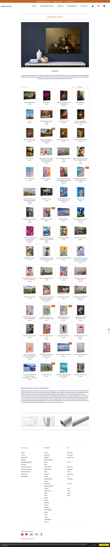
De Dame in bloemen (63, 237)
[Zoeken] (98, 5)
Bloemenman (80, 199)
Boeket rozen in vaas (46, 219)
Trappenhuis (70, 478)
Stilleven (46, 497)
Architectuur (47, 455)
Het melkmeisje (80, 102)
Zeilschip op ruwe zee (80, 374)
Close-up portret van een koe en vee (80, 219)
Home (45, 471)
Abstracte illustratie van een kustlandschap (80, 179)
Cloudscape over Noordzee (63, 354)
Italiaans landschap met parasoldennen (46, 140)
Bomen (45, 462)
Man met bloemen (63, 278)
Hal (68, 476)
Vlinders (46, 512)
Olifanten (46, 488)
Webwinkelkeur (24, 476)
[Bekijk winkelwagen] (104, 6)
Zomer (68, 490)
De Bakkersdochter (29, 258)
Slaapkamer (69, 469)
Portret (45, 495)
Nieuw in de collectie (48, 485)
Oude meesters (47, 490)
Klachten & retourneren (26, 466)
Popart (45, 493)
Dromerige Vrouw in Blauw (63, 258)
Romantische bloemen (63, 297)
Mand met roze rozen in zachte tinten (80, 278)
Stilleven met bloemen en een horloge (63, 103)
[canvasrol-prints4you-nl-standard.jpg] (63, 421)
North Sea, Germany (29, 297)
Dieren (45, 464)
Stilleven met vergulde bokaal (46, 121)
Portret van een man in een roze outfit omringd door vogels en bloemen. (46, 298)
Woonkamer (70, 466)
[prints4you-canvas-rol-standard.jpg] (80, 421)
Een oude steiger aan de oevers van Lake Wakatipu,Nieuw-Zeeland (30, 376)
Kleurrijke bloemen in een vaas (46, 336)
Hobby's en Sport (48, 469)
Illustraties (46, 474)
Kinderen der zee (46, 374)
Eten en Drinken (47, 466)
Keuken (69, 471)
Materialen (23, 459)
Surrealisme (46, 502)
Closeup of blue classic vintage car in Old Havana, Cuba (46, 239)
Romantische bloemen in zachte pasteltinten (29, 317)
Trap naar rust (29, 158)
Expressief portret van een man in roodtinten (29, 278)
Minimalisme (47, 483)
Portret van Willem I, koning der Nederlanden (80, 121)
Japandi (46, 476)
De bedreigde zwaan (29, 102)
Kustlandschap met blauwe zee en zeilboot (63, 375)
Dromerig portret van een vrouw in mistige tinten (46, 258)
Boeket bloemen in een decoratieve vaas (63, 317)
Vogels (45, 514)
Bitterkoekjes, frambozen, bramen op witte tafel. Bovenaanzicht (46, 160)
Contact (23, 452)
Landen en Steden (48, 478)
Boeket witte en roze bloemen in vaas (80, 317)
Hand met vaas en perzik (29, 335)
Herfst (68, 493)
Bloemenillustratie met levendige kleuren (63, 199)
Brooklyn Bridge (63, 219)
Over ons (23, 455)
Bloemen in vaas (46, 199)
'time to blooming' (30, 178)
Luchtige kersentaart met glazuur (80, 336)
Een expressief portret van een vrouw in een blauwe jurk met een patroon (80, 259)
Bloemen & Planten (48, 459)
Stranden (46, 500)
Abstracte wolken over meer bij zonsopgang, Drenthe (29, 200)
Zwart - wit (46, 521)
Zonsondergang (47, 519)
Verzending (23, 464)
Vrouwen (46, 516)
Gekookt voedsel (63, 121)
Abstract (46, 452)
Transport (46, 505)
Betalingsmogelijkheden (26, 462)
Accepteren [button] (104, 544)
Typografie (46, 507)
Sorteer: (74, 87)
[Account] (92, 6)
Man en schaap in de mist (46, 278)
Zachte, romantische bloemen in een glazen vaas (46, 317)
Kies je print (69, 452)
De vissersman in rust (80, 237)
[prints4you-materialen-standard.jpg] (29, 421)
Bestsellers (46, 457)
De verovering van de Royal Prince (63, 159)
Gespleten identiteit (63, 335)
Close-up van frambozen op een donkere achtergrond (29, 239)
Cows (29, 121)
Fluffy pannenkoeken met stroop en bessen (46, 355)
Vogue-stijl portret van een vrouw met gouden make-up (80, 160)
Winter (68, 495)
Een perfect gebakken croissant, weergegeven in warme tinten (30, 356)
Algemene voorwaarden (26, 469)
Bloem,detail (46, 102)
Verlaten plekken (47, 509)
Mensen (46, 481)
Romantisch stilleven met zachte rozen (80, 297)
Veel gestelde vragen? (25, 471)
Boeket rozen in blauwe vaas (29, 219)
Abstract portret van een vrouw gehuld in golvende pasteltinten (63, 180)
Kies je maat (70, 455)
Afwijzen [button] (94, 544)
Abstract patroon (46, 178)
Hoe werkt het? (24, 457)
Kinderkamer (70, 474)
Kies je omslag (70, 457)
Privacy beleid (24, 474)
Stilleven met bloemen (30, 139)
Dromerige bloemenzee (80, 354)
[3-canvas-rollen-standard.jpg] (46, 421)
